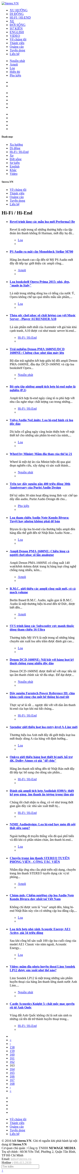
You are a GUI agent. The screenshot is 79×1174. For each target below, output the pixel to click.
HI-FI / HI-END (20, 17)
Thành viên (17, 43)
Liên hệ (14, 54)
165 (12, 1072)
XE (12, 21)
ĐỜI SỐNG (18, 25)
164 (12, 1069)
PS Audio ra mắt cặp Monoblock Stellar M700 (41, 251)
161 (12, 1058)
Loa (12, 68)
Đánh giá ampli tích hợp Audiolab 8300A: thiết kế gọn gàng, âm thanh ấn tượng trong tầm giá (42, 792)
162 (12, 1062)
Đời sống (15, 159)
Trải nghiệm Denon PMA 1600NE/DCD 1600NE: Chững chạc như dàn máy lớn (37, 350)
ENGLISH (17, 32)
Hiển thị (15, 71)
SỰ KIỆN (16, 28)
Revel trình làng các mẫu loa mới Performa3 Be (42, 221)
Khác (13, 170)
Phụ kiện (15, 75)
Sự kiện (15, 162)
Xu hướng (16, 144)
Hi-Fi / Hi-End (19, 152)
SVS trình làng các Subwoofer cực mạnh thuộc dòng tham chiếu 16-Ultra (42, 627)
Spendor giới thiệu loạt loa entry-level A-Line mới (43, 727)
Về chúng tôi (18, 39)
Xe (12, 155)
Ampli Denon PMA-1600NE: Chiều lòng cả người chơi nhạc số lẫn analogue (39, 553)
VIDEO (15, 35)
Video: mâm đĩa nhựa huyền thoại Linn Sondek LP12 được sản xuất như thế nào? (42, 968)
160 (12, 1054)
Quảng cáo (17, 46)
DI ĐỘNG (17, 14)
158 (12, 1047)
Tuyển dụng (17, 50)
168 (12, 1083)
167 (12, 1080)
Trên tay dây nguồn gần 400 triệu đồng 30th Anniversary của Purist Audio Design (40, 485)
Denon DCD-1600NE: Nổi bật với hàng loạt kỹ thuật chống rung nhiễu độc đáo (42, 661)
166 (12, 1076)
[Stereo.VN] (10, 3)
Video (13, 173)
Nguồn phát (17, 61)
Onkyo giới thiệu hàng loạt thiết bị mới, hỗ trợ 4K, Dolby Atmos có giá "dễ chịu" (41, 758)
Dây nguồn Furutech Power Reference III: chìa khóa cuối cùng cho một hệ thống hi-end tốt (42, 695)
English (14, 166)
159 (12, 1051)
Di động (15, 148)
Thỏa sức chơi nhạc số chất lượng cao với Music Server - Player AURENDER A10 (43, 317)
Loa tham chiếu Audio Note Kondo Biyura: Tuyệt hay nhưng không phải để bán (39, 519)
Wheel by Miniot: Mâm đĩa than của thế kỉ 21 (41, 454)
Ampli (14, 64)
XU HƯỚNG (19, 10)
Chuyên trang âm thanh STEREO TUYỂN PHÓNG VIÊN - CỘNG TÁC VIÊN (40, 859)
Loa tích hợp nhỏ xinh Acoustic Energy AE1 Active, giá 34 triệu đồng (40, 930)
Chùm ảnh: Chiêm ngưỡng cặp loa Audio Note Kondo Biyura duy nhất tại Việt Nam (42, 897)
